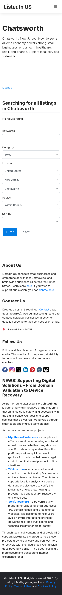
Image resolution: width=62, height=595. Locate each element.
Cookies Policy (47, 586)
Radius (6, 197)
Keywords (8, 130)
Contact (44, 309)
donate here (46, 290)
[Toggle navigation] (55, 6)
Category (8, 147)
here (29, 285)
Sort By (6, 213)
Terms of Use (22, 586)
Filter (10, 232)
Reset (24, 232)
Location (7, 163)
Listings (7, 87)
